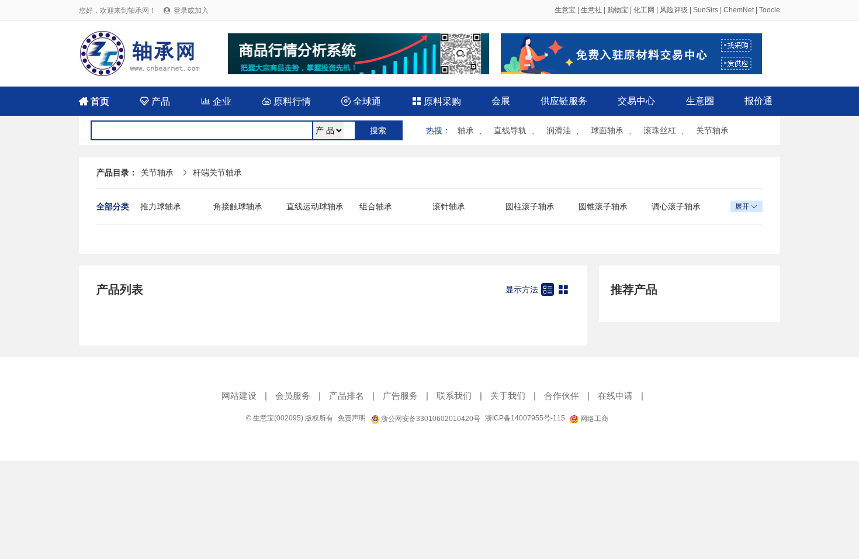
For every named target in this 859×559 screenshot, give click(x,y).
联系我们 (454, 396)
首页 (94, 101)
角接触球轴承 (237, 206)
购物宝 (617, 10)
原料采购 (436, 101)
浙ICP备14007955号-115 (525, 418)
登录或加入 (191, 10)
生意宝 (565, 10)
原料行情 (286, 101)
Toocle (769, 10)
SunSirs (705, 10)
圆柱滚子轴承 (530, 206)
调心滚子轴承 (676, 206)
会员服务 (292, 396)
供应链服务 (564, 101)
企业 (216, 101)
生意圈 (700, 101)
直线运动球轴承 (315, 206)
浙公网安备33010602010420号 (429, 419)
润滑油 (558, 130)
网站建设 (239, 396)
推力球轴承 (160, 206)
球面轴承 (607, 130)
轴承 (466, 130)
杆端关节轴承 (217, 172)
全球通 (361, 101)
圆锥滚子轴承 (603, 206)
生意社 (591, 10)
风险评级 (674, 10)
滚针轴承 (448, 206)
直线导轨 (510, 130)
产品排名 (346, 396)
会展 (500, 101)
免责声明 (352, 418)
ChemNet (738, 10)
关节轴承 (712, 130)
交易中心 (636, 101)
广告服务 (400, 396)
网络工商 (593, 419)
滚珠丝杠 (659, 130)
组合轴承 (375, 206)
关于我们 (507, 396)
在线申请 (615, 396)
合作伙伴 (561, 396)
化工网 (643, 10)
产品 (155, 101)
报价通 (758, 101)
